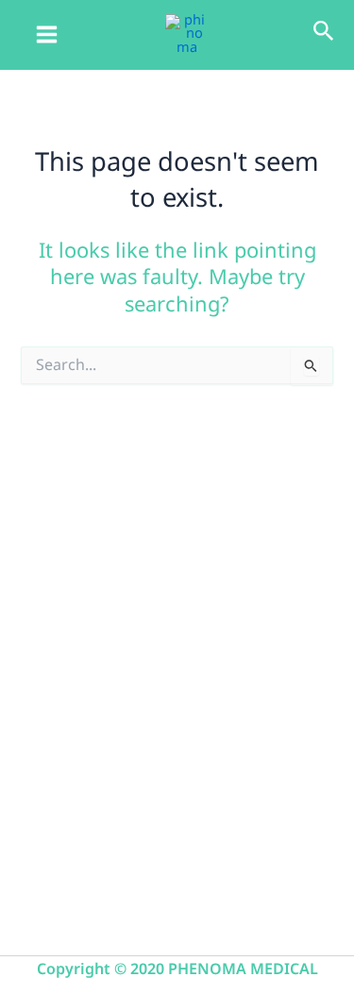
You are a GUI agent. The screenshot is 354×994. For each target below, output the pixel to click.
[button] (323, 34)
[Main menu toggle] (47, 34)
